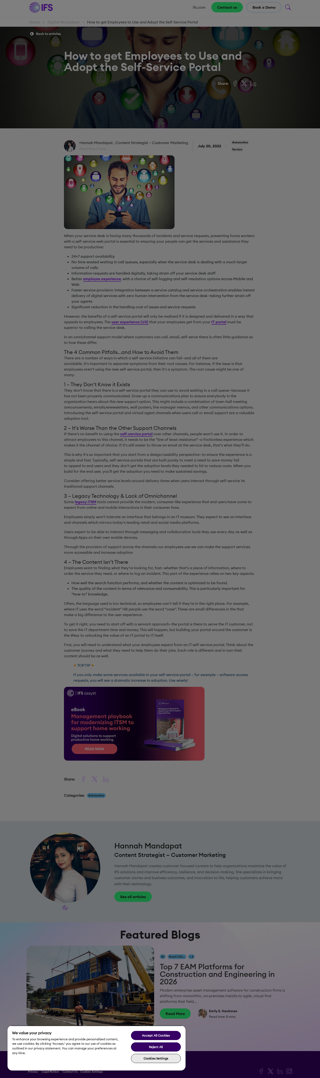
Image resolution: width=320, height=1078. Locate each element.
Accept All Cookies (156, 1035)
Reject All (156, 1047)
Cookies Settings (156, 1058)
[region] (96, 1048)
